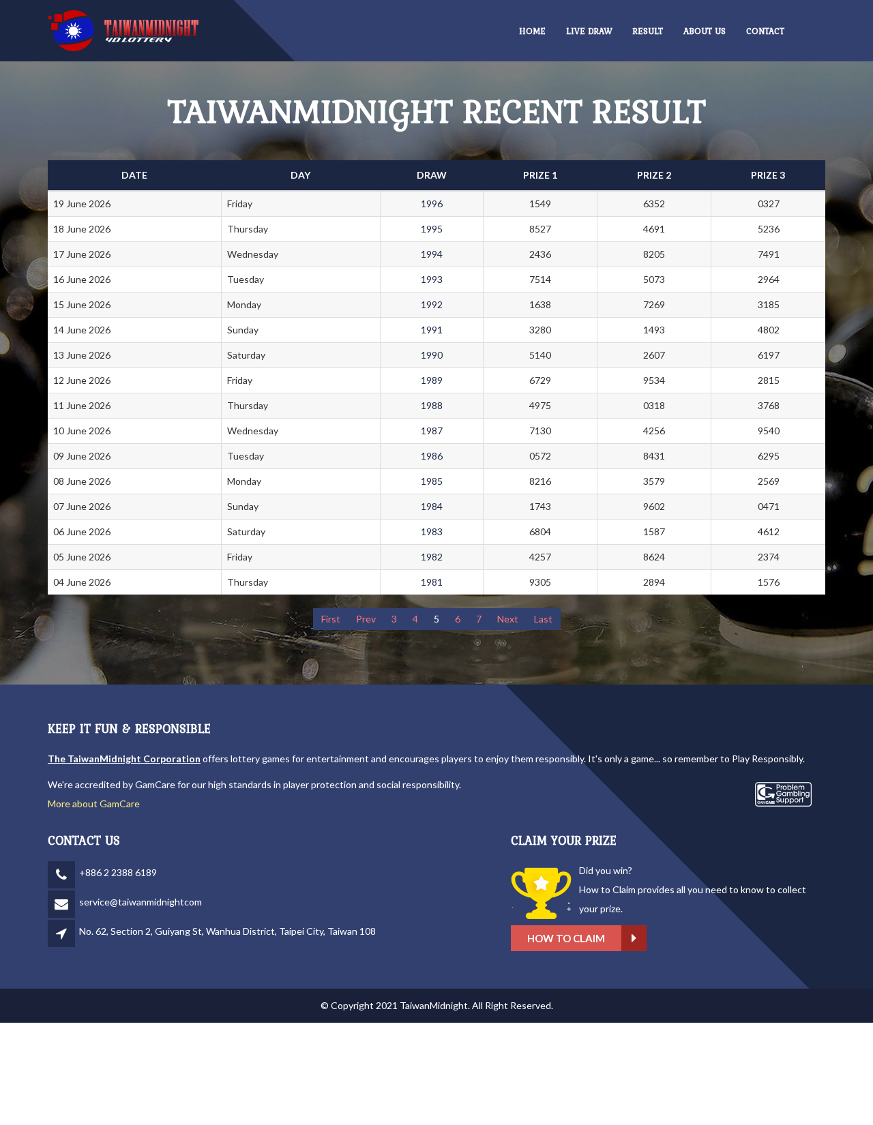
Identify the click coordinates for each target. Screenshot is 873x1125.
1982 (432, 556)
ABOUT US (704, 31)
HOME (532, 31)
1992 (432, 304)
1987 (432, 430)
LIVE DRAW (589, 31)
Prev (366, 619)
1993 (432, 279)
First (330, 619)
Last (543, 619)
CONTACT (765, 31)
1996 (432, 203)
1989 (432, 380)
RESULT (648, 31)
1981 (432, 582)
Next (507, 619)
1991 (432, 329)
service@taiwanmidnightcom (140, 901)
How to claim (566, 938)
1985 (432, 481)
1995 (432, 229)
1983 (432, 531)
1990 (432, 355)
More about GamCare (94, 803)
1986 (432, 456)
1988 (432, 405)
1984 (432, 506)
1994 (432, 254)
